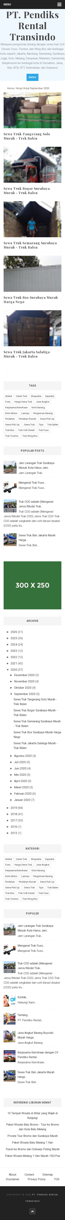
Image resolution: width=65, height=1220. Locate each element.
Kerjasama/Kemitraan (16, 407)
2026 (14, 632)
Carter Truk (21, 396)
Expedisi (49, 396)
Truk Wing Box (29, 436)
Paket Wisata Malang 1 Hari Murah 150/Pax (32, 1156)
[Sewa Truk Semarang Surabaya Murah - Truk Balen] (32, 229)
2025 (14, 638)
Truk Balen (52, 424)
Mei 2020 (20, 774)
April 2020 (20, 781)
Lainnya (25, 413)
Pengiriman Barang (43, 413)
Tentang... (23, 1015)
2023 (14, 651)
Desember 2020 (24, 675)
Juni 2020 (20, 768)
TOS (56, 1179)
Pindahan (10, 418)
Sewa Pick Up (47, 418)
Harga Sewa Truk (23, 401)
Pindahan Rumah (27, 418)
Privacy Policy (37, 1179)
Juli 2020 (20, 762)
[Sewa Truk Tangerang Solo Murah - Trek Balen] (32, 120)
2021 (14, 663)
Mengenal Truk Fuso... (32, 482)
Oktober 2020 (22, 687)
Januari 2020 (22, 800)
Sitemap (47, 1174)
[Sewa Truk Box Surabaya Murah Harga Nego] (32, 284)
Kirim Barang (38, 407)
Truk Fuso (43, 430)
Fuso (7, 401)
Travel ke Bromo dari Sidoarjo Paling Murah (33, 1149)
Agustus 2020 (23, 756)
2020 (14, 669)
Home (10, 88)
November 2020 (24, 681)
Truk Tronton (11, 436)
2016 (14, 826)
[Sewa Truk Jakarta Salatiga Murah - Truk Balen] (32, 338)
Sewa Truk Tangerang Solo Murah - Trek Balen (27, 136)
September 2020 (24, 694)
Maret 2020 (21, 787)
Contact (29, 1174)
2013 (14, 833)
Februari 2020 (23, 793)
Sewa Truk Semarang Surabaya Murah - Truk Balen (30, 245)
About (12, 1174)
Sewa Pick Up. (12, 424)
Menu (7, 4)
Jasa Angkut (42, 401)
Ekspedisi (36, 396)
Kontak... (23, 997)
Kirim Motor (11, 413)
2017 (14, 820)
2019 (14, 808)
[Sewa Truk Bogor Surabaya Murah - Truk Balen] (32, 175)
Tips (41, 424)
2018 (14, 814)
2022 (14, 657)
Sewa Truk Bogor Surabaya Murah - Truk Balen (27, 190)
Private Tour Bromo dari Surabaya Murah (32, 1136)
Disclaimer (12, 1179)
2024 (14, 644)
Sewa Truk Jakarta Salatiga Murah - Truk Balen (27, 354)
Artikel (8, 396)
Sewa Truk (29, 424)
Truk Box (9, 430)
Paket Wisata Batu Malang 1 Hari (32, 1142)
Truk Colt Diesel (26, 430)
